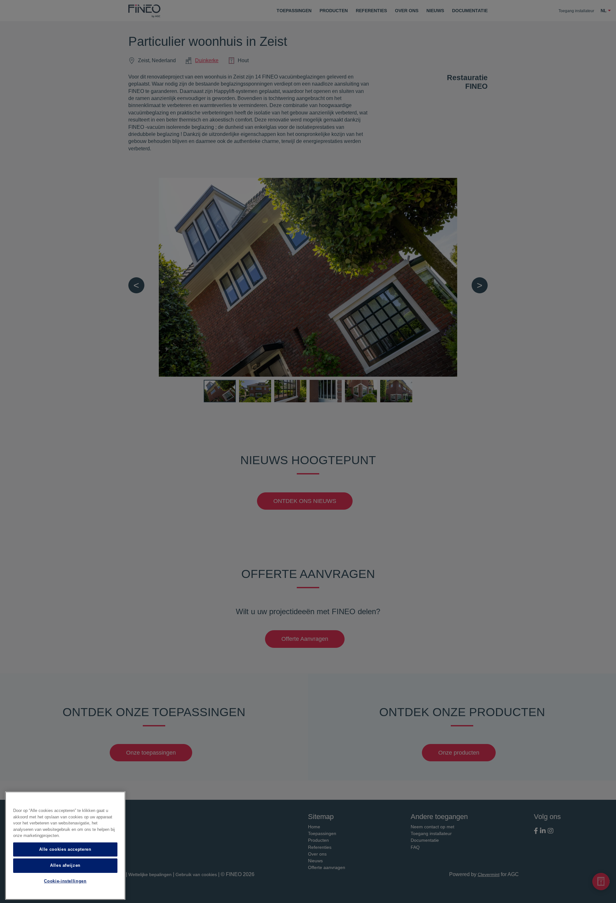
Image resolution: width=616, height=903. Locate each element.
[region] (65, 845)
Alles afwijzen (65, 865)
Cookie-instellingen (65, 881)
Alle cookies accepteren (65, 849)
